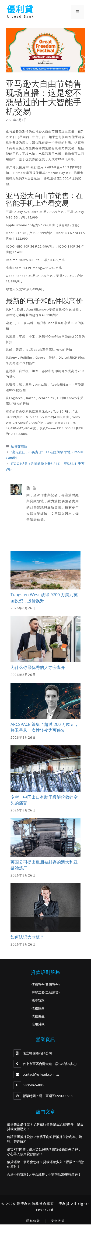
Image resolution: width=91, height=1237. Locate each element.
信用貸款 (38, 1024)
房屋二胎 (38, 992)
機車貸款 (38, 1000)
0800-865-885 (33, 1085)
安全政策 (58, 1221)
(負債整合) (52, 984)
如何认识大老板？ (27, 937)
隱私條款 (33, 1221)
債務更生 (38, 1016)
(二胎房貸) (52, 992)
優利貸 (20, 9)
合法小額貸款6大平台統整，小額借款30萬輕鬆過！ (44, 1174)
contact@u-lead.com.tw (41, 1074)
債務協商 (38, 1008)
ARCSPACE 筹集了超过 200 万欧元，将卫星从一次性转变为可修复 (44, 727)
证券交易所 (19, 446)
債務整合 (38, 984)
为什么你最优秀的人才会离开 (37, 667)
